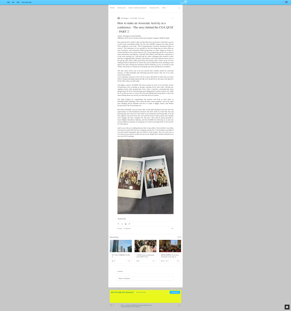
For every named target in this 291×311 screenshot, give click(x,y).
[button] (179, 7)
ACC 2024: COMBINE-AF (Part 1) (121, 256)
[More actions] (173, 18)
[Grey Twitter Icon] (111, 305)
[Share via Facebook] (118, 224)
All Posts (112, 7)
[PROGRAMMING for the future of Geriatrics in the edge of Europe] (170, 246)
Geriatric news (121, 7)
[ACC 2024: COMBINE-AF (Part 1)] (121, 246)
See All (179, 237)
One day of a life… (155, 7)
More (164, 7)
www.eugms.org (136, 306)
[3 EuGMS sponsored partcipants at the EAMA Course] (145, 246)
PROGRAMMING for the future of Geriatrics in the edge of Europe (170, 256)
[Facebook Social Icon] (287, 2)
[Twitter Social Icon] (284, 2)
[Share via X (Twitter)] (122, 224)
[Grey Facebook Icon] (113, 305)
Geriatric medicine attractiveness (138, 7)
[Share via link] (129, 224)
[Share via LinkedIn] (125, 224)
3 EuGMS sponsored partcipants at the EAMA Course (145, 256)
